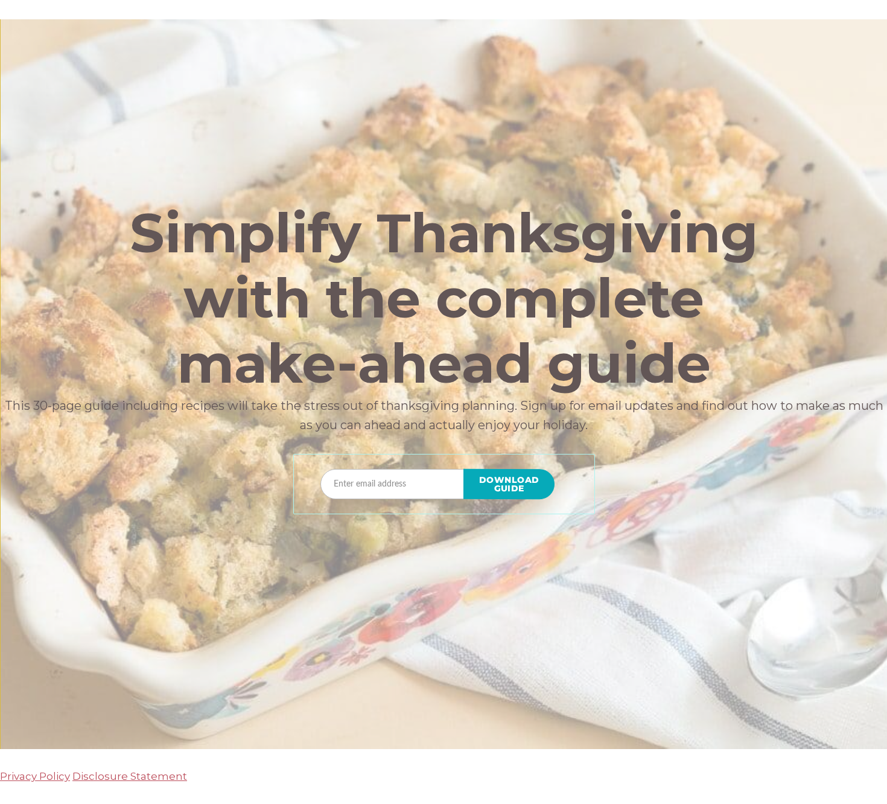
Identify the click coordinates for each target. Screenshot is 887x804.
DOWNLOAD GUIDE (509, 484)
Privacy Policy (35, 776)
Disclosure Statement (129, 776)
